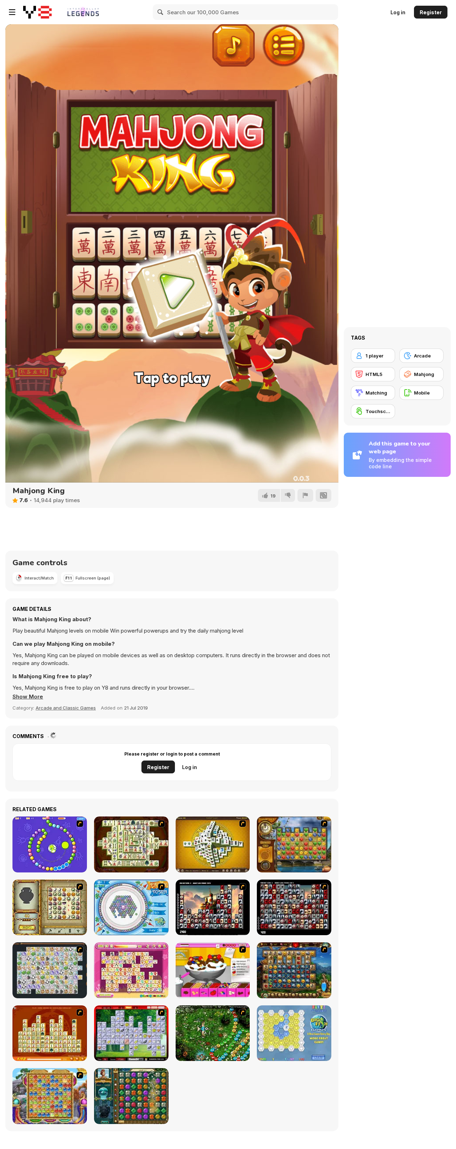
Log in (397, 12)
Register (431, 12)
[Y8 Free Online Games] (37, 12)
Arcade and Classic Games (66, 708)
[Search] (161, 12)
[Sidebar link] (12, 12)
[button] (27, 697)
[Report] (305, 495)
